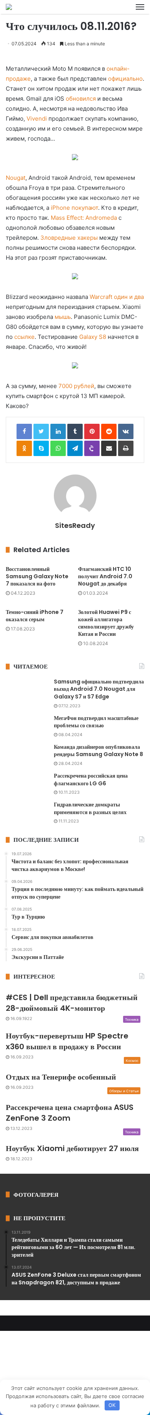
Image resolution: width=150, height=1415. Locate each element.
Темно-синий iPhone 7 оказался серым (34, 615)
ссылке (24, 336)
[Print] (125, 448)
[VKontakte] (125, 431)
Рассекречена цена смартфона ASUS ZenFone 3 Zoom (69, 1112)
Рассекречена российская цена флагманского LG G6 (91, 779)
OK (111, 1405)
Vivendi (37, 118)
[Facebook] (24, 431)
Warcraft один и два (117, 296)
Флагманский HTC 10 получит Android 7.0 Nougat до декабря (105, 576)
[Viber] (92, 448)
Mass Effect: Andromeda (84, 217)
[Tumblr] (75, 431)
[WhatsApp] (58, 448)
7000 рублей (76, 386)
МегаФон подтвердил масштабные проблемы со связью (96, 722)
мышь (63, 316)
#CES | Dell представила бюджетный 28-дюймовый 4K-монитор (72, 1003)
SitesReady (75, 525)
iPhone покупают (74, 207)
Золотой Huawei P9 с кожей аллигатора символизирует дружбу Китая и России (106, 623)
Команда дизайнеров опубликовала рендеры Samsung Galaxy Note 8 (98, 750)
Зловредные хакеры (69, 237)
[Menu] (140, 7)
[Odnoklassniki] (24, 448)
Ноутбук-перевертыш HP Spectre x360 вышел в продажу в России (67, 1041)
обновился (81, 98)
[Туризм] (9, 7)
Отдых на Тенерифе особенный (61, 1077)
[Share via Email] (109, 448)
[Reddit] (109, 431)
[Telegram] (75, 448)
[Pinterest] (92, 431)
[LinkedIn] (58, 431)
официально (125, 78)
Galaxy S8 (92, 336)
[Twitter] (41, 431)
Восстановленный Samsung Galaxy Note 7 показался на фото (37, 576)
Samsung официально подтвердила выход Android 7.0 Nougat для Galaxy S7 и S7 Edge (99, 689)
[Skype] (41, 448)
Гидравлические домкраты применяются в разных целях (90, 808)
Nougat (15, 177)
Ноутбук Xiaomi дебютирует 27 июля (72, 1148)
